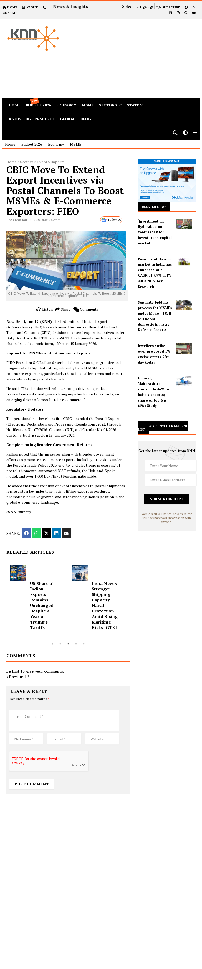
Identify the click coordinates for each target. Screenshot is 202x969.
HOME (12, 7)
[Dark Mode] (185, 133)
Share (65, 309)
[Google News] (185, 13)
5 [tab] (84, 643)
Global (67, 118)
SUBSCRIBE (170, 7)
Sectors (108, 104)
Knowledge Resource (32, 118)
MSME (88, 104)
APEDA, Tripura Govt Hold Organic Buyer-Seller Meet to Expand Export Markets (106, 602)
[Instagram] (178, 13)
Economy (66, 104)
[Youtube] (194, 13)
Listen (47, 309)
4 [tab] (76, 643)
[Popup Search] (175, 133)
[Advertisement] (137, 56)
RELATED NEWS (154, 207)
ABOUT (32, 7)
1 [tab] (52, 643)
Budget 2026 (31, 144)
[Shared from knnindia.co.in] (66, 533)
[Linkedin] (170, 13)
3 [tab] (68, 643)
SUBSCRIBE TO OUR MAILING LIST (163, 427)
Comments (89, 309)
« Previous (15, 676)
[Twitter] (194, 7)
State (133, 104)
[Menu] (195, 133)
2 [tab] (60, 643)
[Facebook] (186, 7)
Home (10, 144)
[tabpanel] (37, 600)
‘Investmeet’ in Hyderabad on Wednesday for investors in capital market (155, 232)
